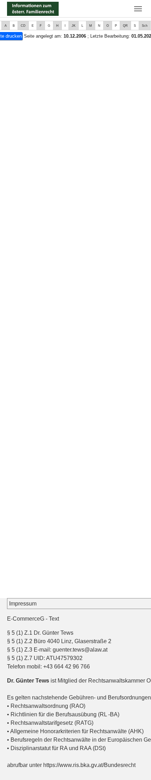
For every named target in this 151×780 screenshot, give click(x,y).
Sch (144, 25)
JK (74, 25)
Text (54, 619)
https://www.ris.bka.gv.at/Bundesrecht (89, 765)
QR (125, 25)
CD (23, 25)
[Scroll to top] (135, 764)
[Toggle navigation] (138, 9)
